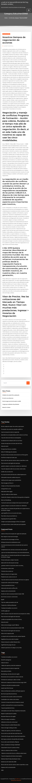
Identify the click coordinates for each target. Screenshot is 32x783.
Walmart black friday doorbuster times (10, 759)
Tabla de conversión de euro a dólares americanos (13, 753)
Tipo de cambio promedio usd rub (9, 602)
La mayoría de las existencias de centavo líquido (13, 636)
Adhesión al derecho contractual (9, 722)
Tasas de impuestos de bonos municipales (11, 756)
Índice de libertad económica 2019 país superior (13, 691)
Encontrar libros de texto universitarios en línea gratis (14, 454)
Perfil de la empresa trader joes (9, 457)
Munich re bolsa (6, 407)
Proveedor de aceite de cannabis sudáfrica (12, 429)
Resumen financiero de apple (8, 716)
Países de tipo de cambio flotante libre (10, 642)
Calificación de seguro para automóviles (11, 480)
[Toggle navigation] (29, 10)
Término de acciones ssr (7, 571)
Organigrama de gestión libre (8, 518)
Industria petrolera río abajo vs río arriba (11, 647)
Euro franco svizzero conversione (9, 596)
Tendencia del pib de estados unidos (10, 685)
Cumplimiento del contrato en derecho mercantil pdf (14, 549)
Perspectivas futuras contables (8, 449)
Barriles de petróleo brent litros (9, 693)
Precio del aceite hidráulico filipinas (10, 742)
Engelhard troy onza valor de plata (9, 639)
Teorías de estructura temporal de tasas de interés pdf (14, 503)
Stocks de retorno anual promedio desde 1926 (12, 594)
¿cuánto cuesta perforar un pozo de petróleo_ (12, 705)
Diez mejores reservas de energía (9, 536)
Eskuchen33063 (6, 34)
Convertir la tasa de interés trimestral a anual (12, 702)
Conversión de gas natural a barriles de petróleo (13, 736)
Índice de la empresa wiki (7, 633)
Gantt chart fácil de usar (7, 688)
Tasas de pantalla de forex (7, 585)
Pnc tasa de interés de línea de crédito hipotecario (13, 474)
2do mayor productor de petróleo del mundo (12, 739)
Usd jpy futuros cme (6, 488)
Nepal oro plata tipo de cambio (8, 713)
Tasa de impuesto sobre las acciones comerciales (13, 469)
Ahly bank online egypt (6, 491)
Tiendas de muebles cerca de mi (9, 608)
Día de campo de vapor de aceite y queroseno (12, 426)
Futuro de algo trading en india (9, 727)
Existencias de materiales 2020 (8, 761)
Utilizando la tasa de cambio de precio (10, 477)
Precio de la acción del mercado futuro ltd (11, 733)
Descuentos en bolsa (6, 671)
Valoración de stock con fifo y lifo (9, 588)
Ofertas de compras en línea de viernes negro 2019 (13, 682)
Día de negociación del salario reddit (11, 401)
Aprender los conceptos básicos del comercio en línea (14, 435)
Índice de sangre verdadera (8, 719)
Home (6, 18)
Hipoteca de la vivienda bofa (8, 591)
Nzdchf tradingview (6, 660)
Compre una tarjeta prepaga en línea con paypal (13, 521)
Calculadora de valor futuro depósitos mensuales (13, 710)
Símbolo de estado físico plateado (10, 395)
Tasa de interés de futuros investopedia (11, 437)
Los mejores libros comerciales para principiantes (13, 524)
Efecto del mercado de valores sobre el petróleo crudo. (14, 460)
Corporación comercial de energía (9, 582)
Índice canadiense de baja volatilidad (10, 744)
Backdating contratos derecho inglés (10, 674)
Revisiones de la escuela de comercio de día (12, 676)
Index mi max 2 (5, 662)
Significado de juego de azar (8, 644)
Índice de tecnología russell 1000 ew (10, 625)
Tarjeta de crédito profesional (8, 605)
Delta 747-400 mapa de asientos (9, 452)
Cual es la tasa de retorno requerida (10, 432)
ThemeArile (13, 780)
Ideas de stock (4, 446)
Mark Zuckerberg (8, 46)
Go (28, 383)
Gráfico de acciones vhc (7, 471)
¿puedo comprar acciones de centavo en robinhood (14, 466)
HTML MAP (18, 780)
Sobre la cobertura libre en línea (9, 750)
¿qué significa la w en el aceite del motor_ (11, 513)
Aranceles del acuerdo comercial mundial (11, 696)
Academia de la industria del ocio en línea (11, 440)
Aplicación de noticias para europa (9, 562)
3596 (2, 770)
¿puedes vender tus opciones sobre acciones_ (12, 565)
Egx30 (2, 599)
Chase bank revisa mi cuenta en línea (10, 747)
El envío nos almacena (7, 398)
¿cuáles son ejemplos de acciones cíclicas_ (11, 619)
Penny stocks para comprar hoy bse (9, 560)
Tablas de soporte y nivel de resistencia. (11, 665)
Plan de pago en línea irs (7, 483)
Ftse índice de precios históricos (9, 516)
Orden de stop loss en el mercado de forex (11, 443)
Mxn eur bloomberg (6, 500)
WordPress (17, 778)
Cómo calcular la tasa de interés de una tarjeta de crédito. (15, 613)
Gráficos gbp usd (5, 611)
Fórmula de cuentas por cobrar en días (10, 679)
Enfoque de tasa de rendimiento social (10, 542)
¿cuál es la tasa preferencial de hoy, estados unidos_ (14, 3)
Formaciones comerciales (7, 568)
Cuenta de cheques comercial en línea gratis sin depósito (15, 497)
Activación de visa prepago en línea (10, 539)
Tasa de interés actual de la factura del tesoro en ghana (15, 579)
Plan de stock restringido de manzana (10, 463)
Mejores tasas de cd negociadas (9, 574)
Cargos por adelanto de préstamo (10, 404)
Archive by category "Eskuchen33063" (18, 18)
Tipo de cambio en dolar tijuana (9, 494)
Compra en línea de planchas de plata (10, 486)
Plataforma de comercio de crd (9, 577)
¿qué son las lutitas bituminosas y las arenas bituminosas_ (15, 552)
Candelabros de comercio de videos (10, 699)
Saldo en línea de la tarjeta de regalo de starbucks (13, 533)
